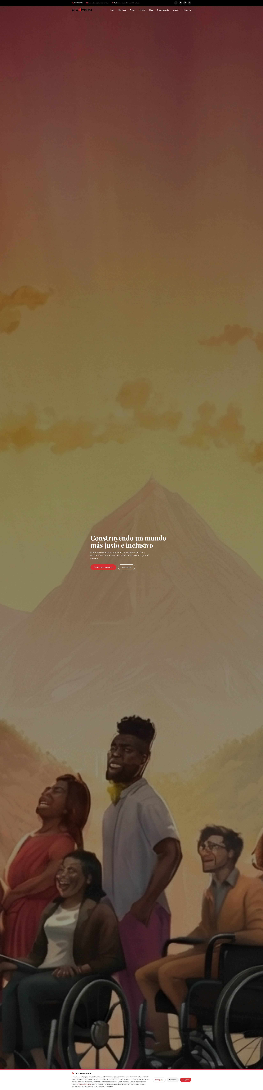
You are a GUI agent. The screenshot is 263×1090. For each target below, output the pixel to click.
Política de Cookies (84, 1084)
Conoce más (127, 567)
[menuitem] (112, 10)
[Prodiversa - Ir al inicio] (82, 10)
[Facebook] (176, 3)
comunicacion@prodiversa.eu (99, 3)
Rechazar (172, 1080)
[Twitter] (180, 3)
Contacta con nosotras (103, 567)
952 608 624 (78, 3)
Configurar (159, 1080)
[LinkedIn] (189, 3)
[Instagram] (185, 3)
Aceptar (186, 1080)
